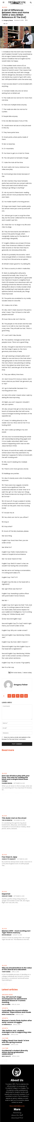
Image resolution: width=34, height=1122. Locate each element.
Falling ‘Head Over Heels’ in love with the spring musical (15, 1041)
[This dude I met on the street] (17, 804)
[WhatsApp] (26, 696)
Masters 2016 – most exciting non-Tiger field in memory (16, 932)
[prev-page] (3, 984)
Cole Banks (6, 1044)
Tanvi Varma (6, 972)
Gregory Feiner (8, 20)
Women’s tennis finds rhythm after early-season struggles (17, 1021)
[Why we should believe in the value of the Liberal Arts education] (17, 954)
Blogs (4, 773)
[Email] (9, 696)
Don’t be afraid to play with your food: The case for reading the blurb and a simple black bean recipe (16, 778)
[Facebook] (17, 696)
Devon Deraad (6, 935)
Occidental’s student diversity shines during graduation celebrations (15, 1052)
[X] (22, 696)
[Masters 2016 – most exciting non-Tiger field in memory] (17, 917)
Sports (5, 1008)
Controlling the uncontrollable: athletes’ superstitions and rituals (16, 1011)
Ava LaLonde (6, 1004)
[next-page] (6, 984)
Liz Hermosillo (7, 1024)
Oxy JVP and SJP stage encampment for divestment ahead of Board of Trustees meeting (14, 999)
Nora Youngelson (8, 1014)
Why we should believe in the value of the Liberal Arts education (17, 969)
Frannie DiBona (7, 783)
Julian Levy (5, 1034)
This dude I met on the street (14, 818)
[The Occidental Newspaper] (17, 2)
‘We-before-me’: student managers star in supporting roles (16, 1031)
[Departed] (17, 880)
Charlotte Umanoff (9, 859)
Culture (5, 1038)
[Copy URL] (13, 696)
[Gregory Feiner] (8, 684)
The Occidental (7, 820)
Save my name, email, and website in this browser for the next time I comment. (16, 738)
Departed (6, 894)
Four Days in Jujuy (9, 857)
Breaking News (7, 995)
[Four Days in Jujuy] (17, 843)
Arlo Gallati (6, 1056)
